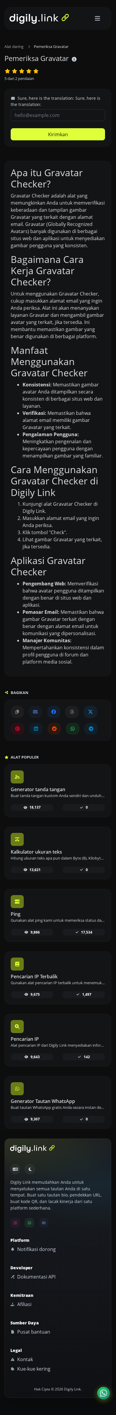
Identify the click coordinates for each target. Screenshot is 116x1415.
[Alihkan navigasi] (97, 18)
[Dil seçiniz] (15, 1169)
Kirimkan (58, 134)
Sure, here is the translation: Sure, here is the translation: (55, 101)
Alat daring (13, 46)
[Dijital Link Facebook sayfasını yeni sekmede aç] (54, 712)
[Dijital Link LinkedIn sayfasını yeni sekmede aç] (36, 729)
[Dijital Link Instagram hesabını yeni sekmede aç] (15, 1223)
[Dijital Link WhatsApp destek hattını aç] (73, 729)
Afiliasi (23, 1304)
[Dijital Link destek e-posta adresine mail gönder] (35, 712)
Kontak (24, 1359)
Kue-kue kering (33, 1369)
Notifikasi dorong (36, 1249)
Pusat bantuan (33, 1332)
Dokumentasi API (35, 1276)
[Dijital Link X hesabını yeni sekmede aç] (90, 712)
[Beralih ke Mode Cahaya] (30, 1169)
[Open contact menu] (103, 1393)
